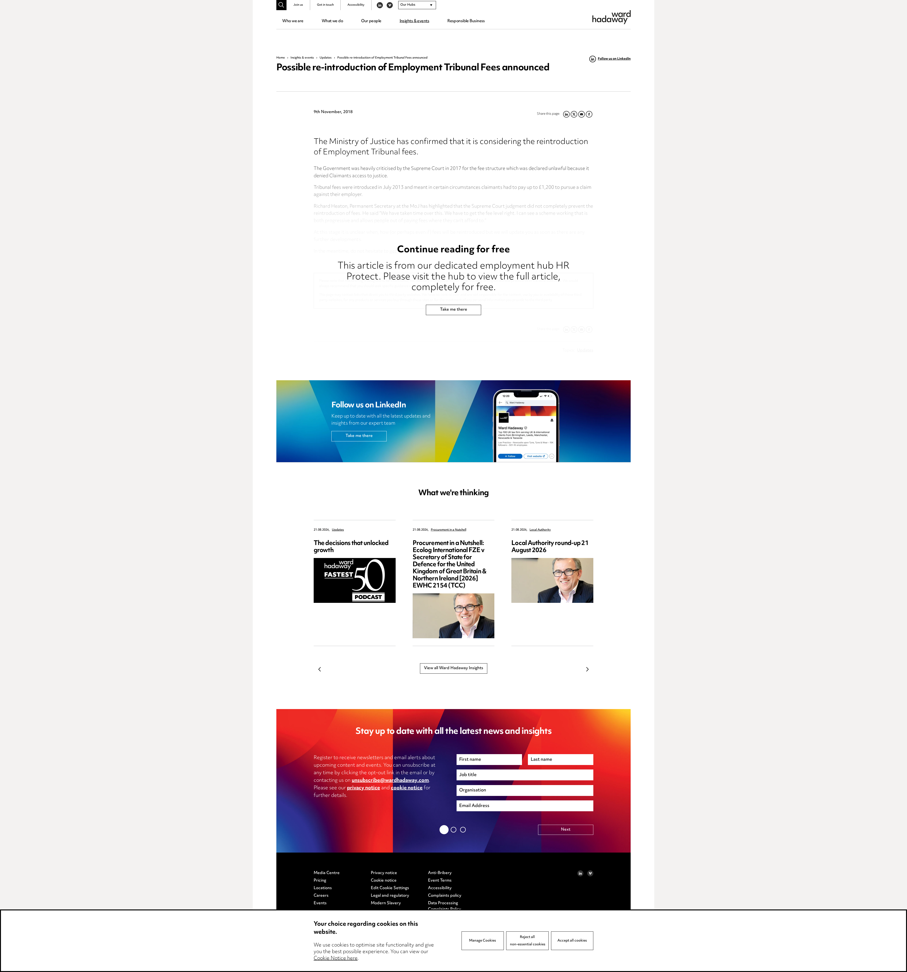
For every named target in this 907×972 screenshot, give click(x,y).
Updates (326, 58)
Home (280, 58)
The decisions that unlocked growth (351, 547)
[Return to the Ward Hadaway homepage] (611, 17)
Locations (323, 888)
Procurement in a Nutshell (448, 530)
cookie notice (407, 788)
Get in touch (325, 5)
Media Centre (327, 873)
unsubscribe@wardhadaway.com (390, 780)
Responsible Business (466, 21)
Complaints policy (444, 896)
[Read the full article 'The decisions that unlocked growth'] (355, 580)
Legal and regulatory (390, 896)
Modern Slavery (386, 903)
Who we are (292, 21)
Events (320, 903)
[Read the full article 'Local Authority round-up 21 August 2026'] (552, 580)
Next (587, 669)
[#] (281, 5)
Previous (319, 669)
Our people (371, 21)
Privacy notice (384, 873)
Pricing (320, 881)
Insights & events (414, 21)
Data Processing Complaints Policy (444, 906)
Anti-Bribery (440, 873)
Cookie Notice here (336, 958)
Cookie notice (384, 881)
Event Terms (440, 881)
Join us (298, 5)
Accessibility (355, 5)
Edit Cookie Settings (390, 888)
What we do (332, 21)
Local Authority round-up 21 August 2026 (549, 547)
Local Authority (540, 530)
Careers (321, 896)
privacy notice (363, 788)
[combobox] (417, 5)
